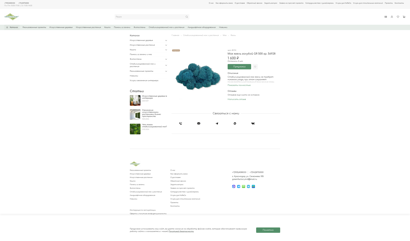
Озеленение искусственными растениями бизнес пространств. (151, 113)
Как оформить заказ (224, 3)
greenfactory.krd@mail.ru (244, 179)
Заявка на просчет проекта (291, 3)
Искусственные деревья (60, 27)
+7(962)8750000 (257, 172)
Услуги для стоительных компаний (368, 3)
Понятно (268, 230)
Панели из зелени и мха (141, 54)
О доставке (240, 3)
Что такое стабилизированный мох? (154, 126)
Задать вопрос (270, 3)
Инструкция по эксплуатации (143, 210)
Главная (175, 35)
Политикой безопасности (181, 231)
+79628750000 (23, 3)
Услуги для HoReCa (343, 3)
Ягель (233, 35)
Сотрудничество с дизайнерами (319, 3)
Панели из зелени (122, 27)
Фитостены (139, 27)
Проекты (389, 3)
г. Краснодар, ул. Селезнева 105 (248, 176)
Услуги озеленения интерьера (144, 81)
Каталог (14, 27)
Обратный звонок (254, 3)
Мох (225, 35)
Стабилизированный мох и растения (166, 27)
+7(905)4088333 (239, 172)
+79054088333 (9, 3)
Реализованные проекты (34, 27)
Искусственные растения (88, 27)
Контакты (399, 3)
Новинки (223, 27)
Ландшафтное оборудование (202, 27)
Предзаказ (239, 66)
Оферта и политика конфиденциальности (148, 213)
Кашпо (107, 27)
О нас (211, 3)
